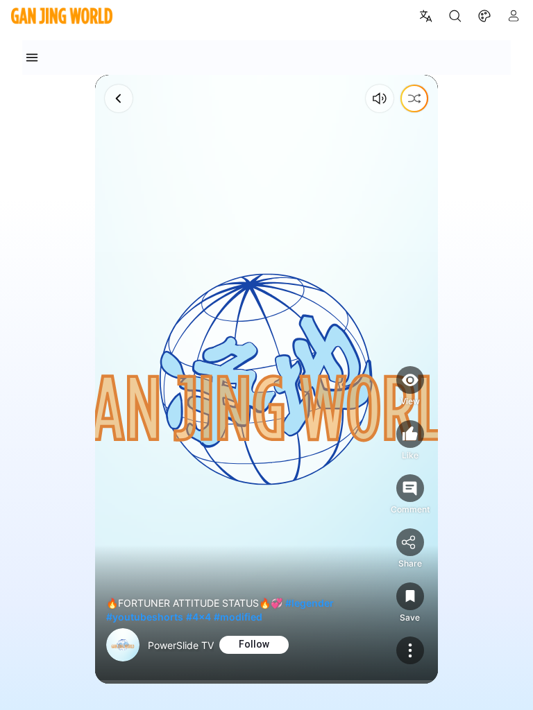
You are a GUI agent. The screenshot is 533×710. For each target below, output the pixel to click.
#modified (238, 617)
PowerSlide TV (181, 645)
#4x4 (198, 617)
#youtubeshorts (144, 617)
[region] (266, 379)
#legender (309, 603)
